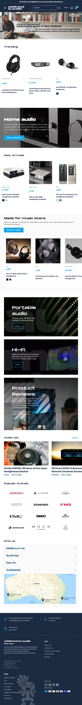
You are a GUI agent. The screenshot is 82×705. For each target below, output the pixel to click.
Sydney (12, 555)
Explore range (13, 230)
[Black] (57, 93)
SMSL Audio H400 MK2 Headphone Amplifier (10, 195)
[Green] (60, 200)
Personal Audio (9, 678)
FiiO (57, 187)
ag (57, 79)
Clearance (8, 698)
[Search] (59, 8)
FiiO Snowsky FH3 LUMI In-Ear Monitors (47, 277)
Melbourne (15, 548)
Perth (11, 562)
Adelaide (13, 570)
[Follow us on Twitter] (49, 685)
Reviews (47, 657)
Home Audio (8, 684)
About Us (47, 645)
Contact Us (48, 648)
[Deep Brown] (10, 279)
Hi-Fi (5, 681)
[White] (60, 93)
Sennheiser (6, 79)
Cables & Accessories (12, 693)
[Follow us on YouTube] (57, 685)
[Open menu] (5, 8)
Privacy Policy (49, 654)
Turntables (8, 690)
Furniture (7, 695)
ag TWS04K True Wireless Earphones (66, 88)
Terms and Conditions (52, 651)
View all (75, 438)
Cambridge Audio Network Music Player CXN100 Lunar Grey (40, 91)
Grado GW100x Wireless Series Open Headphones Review (25, 470)
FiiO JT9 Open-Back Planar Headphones (16, 275)
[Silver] (6, 200)
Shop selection (14, 138)
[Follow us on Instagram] (53, 685)
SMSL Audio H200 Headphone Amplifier (37, 198)
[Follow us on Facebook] (45, 685)
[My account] (72, 8)
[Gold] (57, 200)
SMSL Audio (6, 187)
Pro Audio (7, 687)
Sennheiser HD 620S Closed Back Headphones (13, 91)
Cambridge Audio (35, 79)
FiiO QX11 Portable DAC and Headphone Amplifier (66, 195)
